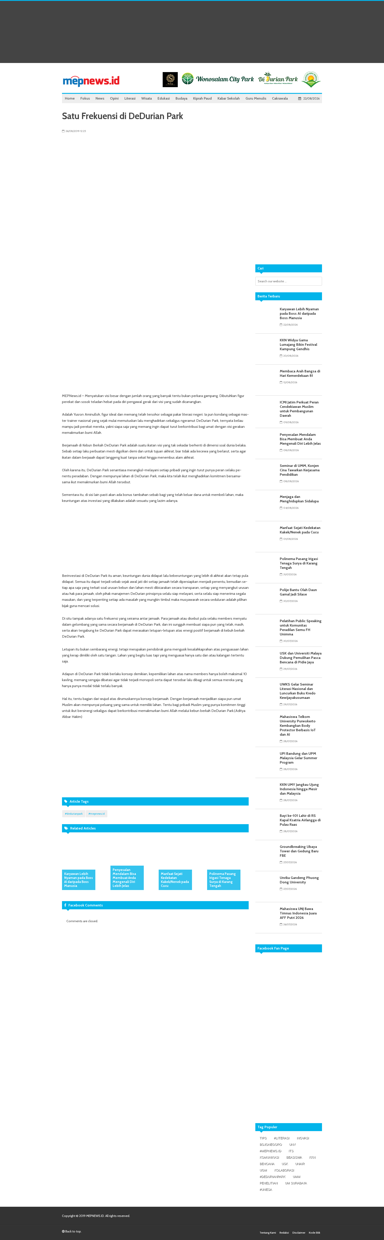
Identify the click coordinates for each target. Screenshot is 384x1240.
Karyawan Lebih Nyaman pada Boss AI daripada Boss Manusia (78, 880)
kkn (312, 1157)
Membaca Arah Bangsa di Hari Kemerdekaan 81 (300, 373)
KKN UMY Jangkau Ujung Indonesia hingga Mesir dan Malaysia (299, 789)
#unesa (266, 1189)
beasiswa (294, 1157)
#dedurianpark (74, 813)
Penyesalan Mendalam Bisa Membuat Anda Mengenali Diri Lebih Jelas (124, 878)
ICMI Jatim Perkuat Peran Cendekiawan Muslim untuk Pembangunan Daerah (299, 409)
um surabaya (296, 1183)
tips (263, 1138)
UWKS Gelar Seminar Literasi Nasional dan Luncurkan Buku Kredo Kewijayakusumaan (298, 691)
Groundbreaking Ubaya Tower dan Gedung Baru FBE (299, 851)
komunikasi (269, 1157)
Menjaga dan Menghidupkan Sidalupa (299, 499)
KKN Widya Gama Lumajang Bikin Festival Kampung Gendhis (298, 344)
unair (300, 1163)
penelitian (269, 1183)
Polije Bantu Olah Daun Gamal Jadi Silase (298, 592)
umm (296, 1176)
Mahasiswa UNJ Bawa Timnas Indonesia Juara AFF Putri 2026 (298, 913)
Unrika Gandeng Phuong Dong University (299, 880)
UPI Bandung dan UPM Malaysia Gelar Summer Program (298, 757)
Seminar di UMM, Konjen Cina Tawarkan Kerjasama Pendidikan (300, 470)
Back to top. (73, 1231)
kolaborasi (284, 1170)
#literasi (281, 1138)
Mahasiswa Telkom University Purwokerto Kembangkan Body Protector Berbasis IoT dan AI (298, 726)
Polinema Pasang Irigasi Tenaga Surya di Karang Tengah (222, 880)
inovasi (303, 1138)
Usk (285, 1163)
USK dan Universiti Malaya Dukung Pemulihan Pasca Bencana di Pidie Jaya (301, 657)
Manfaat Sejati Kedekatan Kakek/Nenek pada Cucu (175, 880)
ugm (263, 1170)
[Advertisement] (192, 32)
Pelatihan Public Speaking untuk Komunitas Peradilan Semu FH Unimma (301, 627)
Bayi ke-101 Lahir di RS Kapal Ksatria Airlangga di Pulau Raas (300, 820)
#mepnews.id (96, 813)
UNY (292, 1144)
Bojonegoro (271, 1144)
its (290, 1151)
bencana (267, 1163)
